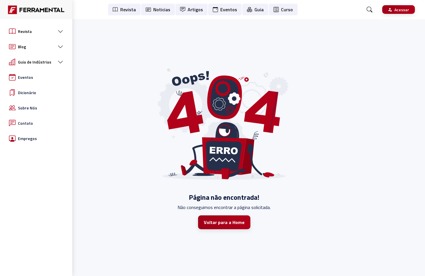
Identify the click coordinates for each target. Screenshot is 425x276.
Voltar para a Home (224, 222)
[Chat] (369, 9)
